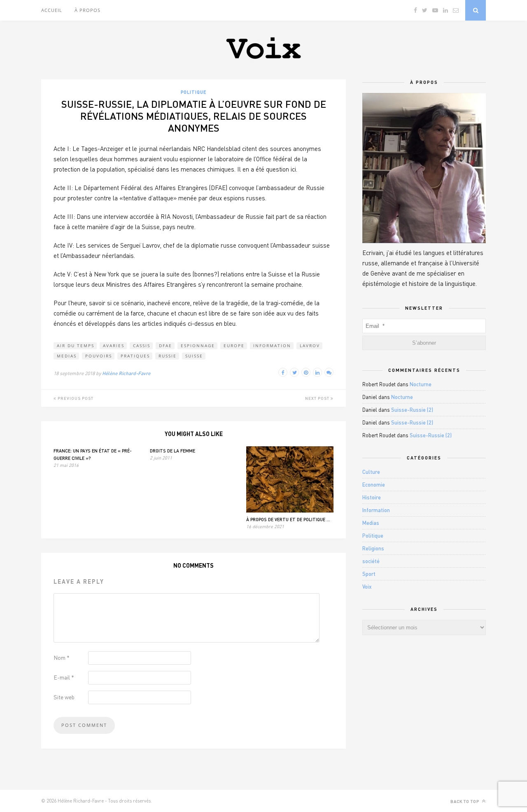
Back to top (465, 801)
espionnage (198, 345)
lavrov (310, 345)
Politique (193, 92)
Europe (234, 345)
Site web (64, 697)
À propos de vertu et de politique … (288, 519)
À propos (87, 10)
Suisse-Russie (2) (412, 409)
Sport (368, 574)
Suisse (194, 356)
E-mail (64, 677)
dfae (165, 345)
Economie (373, 484)
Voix (367, 586)
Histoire (371, 497)
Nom (62, 657)
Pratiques (135, 356)
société (371, 561)
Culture (371, 472)
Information (272, 345)
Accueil (51, 10)
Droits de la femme (172, 450)
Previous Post (74, 398)
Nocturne (420, 384)
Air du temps (75, 345)
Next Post (318, 398)
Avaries (113, 345)
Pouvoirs (98, 356)
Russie (168, 356)
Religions (373, 548)
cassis (141, 345)
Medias (67, 356)
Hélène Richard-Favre (126, 373)
